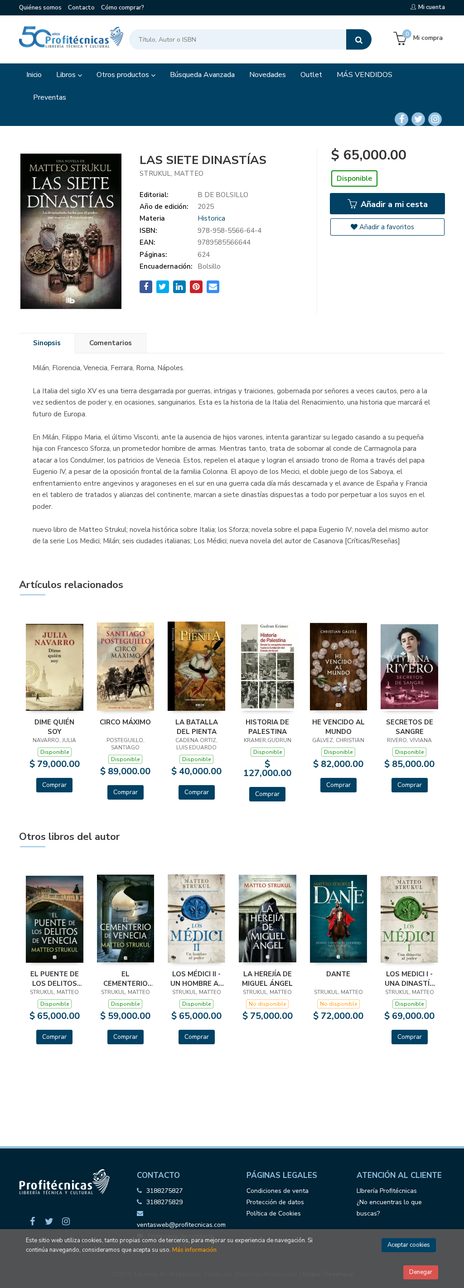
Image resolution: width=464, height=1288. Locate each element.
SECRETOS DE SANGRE (409, 727)
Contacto (81, 8)
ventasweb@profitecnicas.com (181, 1224)
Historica (211, 218)
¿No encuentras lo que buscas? (389, 1208)
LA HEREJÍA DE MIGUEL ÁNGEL (267, 979)
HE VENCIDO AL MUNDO (338, 727)
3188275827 (164, 1191)
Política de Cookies (273, 1213)
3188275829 (164, 1202)
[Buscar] (359, 39)
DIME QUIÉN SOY (54, 727)
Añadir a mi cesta (393, 204)
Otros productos (124, 75)
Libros (66, 75)
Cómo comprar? (122, 8)
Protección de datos (275, 1202)
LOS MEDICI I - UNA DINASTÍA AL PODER (410, 979)
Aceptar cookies (408, 1245)
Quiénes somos (40, 8)
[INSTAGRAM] (435, 119)
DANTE (338, 974)
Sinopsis (47, 342)
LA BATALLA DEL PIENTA (196, 727)
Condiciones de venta (277, 1191)
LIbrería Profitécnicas (387, 1191)
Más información (194, 1250)
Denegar (420, 1272)
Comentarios (110, 342)
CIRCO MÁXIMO (125, 722)
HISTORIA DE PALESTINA (267, 727)
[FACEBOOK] (401, 119)
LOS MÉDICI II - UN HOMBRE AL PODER (196, 979)
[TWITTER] (418, 119)
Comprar (54, 785)
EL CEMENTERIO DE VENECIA (125, 979)
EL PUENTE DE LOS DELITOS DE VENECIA (54, 979)
